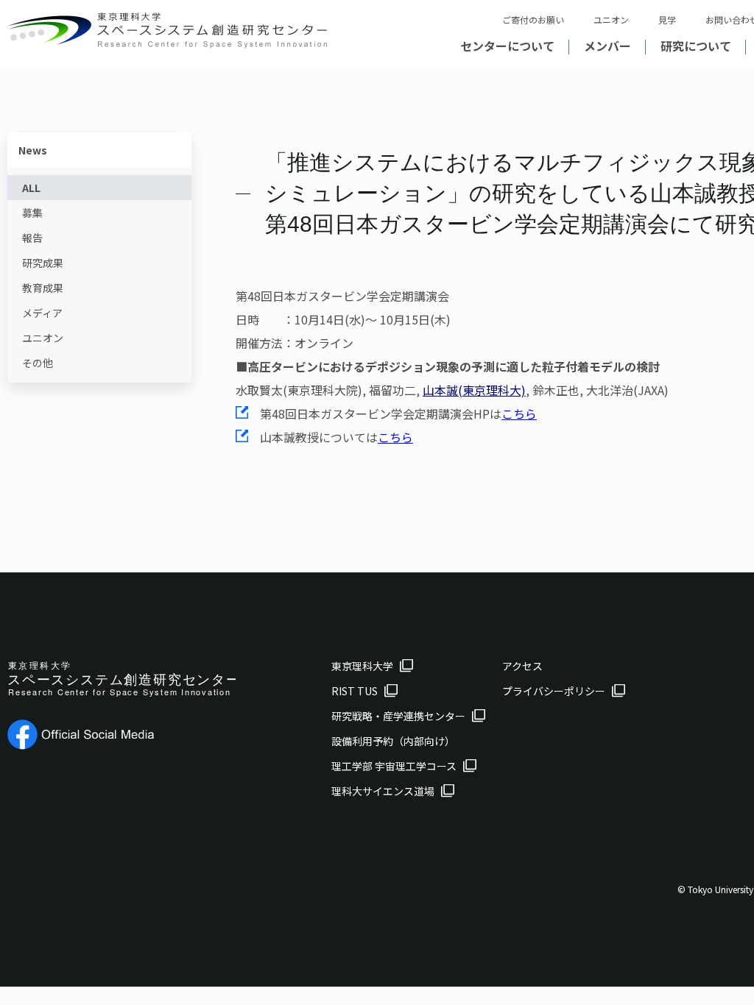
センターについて (507, 45)
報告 (32, 237)
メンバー (607, 45)
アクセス (522, 665)
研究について (695, 45)
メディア (42, 312)
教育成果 (42, 287)
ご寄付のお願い (533, 19)
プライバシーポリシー (553, 690)
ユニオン (611, 19)
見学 (667, 19)
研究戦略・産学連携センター (398, 716)
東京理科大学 (362, 665)
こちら (519, 413)
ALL (31, 187)
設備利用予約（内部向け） (393, 741)
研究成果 (42, 262)
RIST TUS (354, 690)
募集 (32, 212)
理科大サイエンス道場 (382, 791)
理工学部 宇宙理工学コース (394, 766)
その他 (37, 362)
